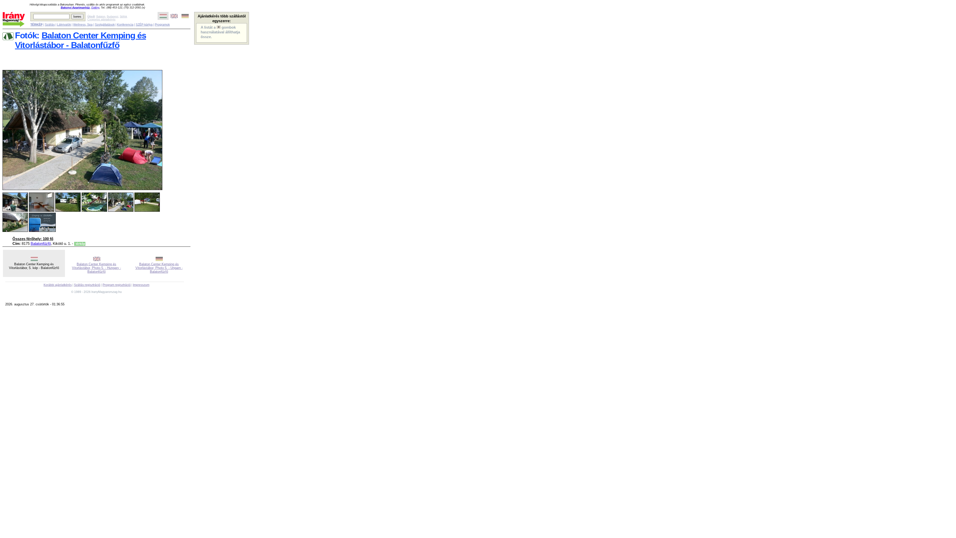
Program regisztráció (117, 285)
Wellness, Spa (83, 24)
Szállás (50, 24)
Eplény (95, 7)
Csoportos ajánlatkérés (101, 19)
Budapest (112, 16)
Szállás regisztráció (87, 285)
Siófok (123, 16)
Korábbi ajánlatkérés (58, 285)
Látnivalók (64, 24)
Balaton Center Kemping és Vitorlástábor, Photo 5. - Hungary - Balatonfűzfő (96, 267)
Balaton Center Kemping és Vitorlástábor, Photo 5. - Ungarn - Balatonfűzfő (159, 267)
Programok (162, 24)
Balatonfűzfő (41, 244)
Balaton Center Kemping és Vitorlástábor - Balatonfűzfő (80, 40)
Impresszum (141, 285)
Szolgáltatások (105, 24)
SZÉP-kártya (144, 24)
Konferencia (125, 24)
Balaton (100, 16)
